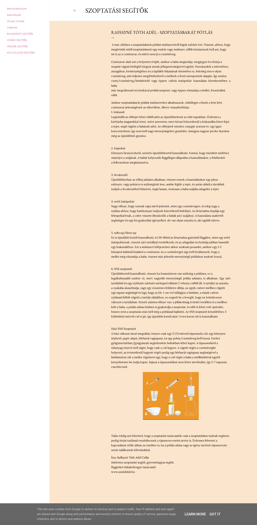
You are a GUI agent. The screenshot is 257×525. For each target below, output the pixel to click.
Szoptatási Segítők (116, 10)
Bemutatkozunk (17, 8)
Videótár (12, 27)
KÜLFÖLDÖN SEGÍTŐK (21, 52)
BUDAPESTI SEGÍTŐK (20, 33)
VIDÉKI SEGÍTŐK (17, 40)
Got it (215, 514)
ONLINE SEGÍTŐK (17, 46)
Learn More (195, 514)
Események (14, 14)
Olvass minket (15, 21)
